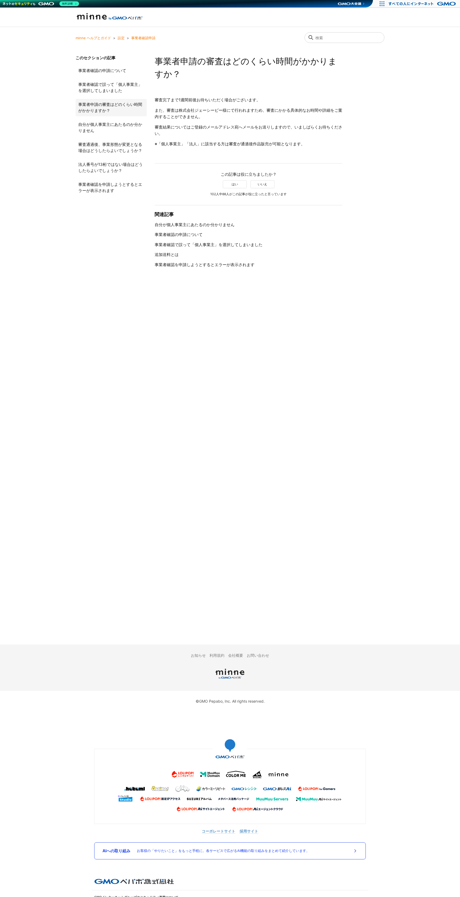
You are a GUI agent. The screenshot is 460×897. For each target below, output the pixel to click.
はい (235, 184)
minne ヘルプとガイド (93, 38)
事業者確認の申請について (102, 70)
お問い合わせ (258, 655)
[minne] (230, 679)
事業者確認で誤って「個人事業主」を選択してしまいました (110, 87)
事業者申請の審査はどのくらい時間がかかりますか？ (110, 107)
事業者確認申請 (143, 38)
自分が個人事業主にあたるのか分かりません (110, 127)
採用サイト (249, 831)
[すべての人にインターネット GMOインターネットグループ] (423, 3)
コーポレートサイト (218, 831)
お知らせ (198, 655)
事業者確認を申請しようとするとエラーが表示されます (110, 187)
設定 (121, 38)
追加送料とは (167, 254)
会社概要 (235, 655)
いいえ (262, 184)
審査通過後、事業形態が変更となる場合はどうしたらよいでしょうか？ (110, 147)
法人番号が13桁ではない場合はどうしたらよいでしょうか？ (110, 167)
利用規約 (217, 655)
